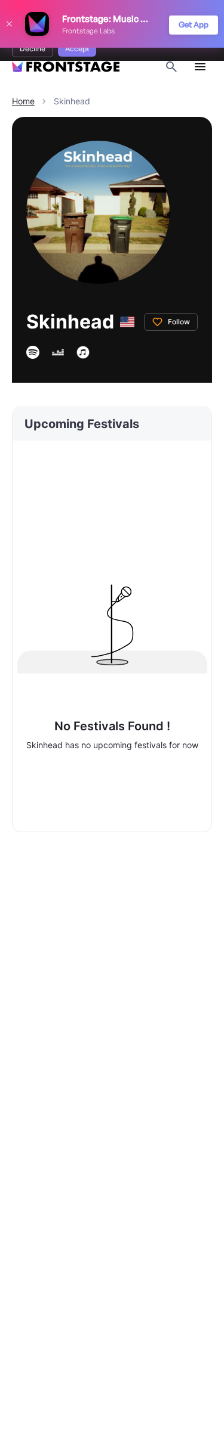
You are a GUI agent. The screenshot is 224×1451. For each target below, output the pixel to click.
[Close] (9, 23)
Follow (179, 321)
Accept (77, 48)
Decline (32, 48)
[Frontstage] (65, 67)
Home (23, 101)
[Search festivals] (171, 67)
